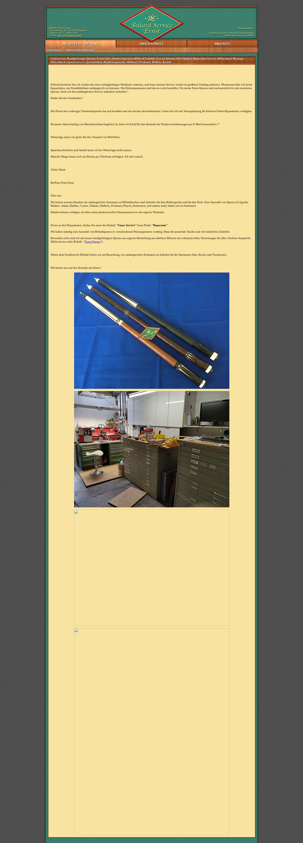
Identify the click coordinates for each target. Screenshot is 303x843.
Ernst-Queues (93, 241)
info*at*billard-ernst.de (70, 35)
